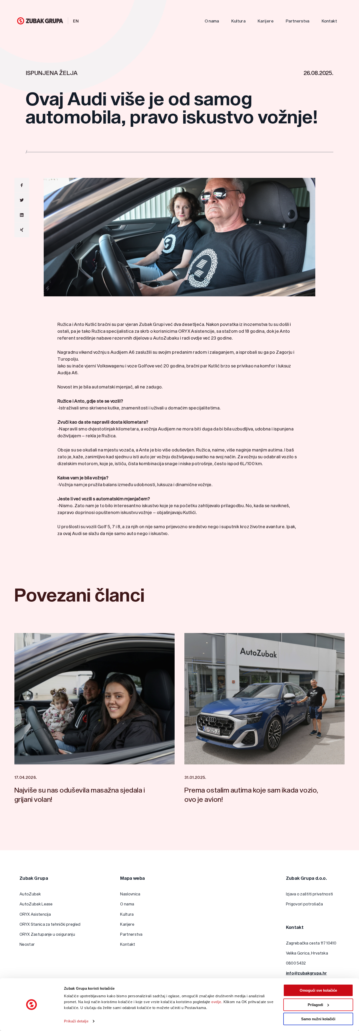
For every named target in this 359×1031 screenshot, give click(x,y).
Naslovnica (130, 893)
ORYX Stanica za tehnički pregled (50, 924)
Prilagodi (315, 1005)
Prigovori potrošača (304, 904)
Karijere (266, 20)
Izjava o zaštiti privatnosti (309, 893)
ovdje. (216, 1002)
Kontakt (329, 20)
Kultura (238, 20)
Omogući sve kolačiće (318, 990)
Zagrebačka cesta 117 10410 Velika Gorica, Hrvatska (311, 948)
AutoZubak (30, 893)
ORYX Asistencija (35, 914)
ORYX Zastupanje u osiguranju (47, 934)
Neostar (27, 944)
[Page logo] (40, 20)
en (76, 20)
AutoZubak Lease (36, 904)
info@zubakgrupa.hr (306, 973)
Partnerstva (297, 20)
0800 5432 (296, 963)
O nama (212, 20)
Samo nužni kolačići (318, 1019)
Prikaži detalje (76, 1021)
